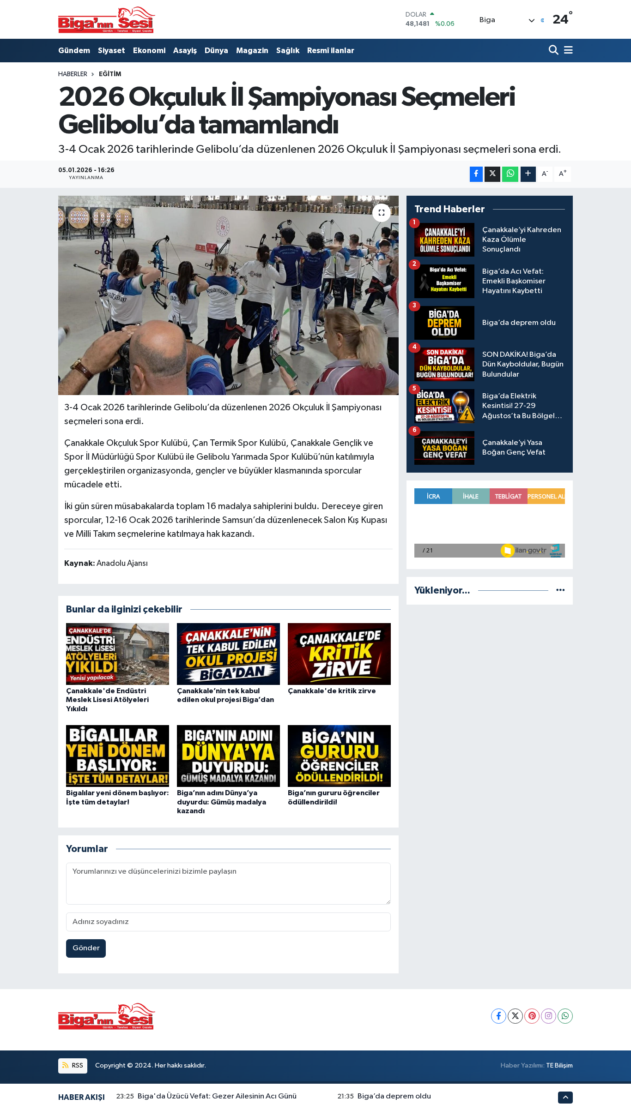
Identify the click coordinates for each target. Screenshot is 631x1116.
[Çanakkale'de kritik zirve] (339, 654)
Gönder (86, 948)
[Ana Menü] (566, 50)
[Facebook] (498, 1016)
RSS (77, 1065)
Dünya (216, 50)
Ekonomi (149, 50)
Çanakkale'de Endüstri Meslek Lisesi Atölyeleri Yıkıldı (107, 699)
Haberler (72, 74)
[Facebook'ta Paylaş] (476, 174)
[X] (515, 1016)
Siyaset (111, 50)
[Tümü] (560, 590)
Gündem (74, 50)
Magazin (252, 50)
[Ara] (554, 50)
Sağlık (287, 50)
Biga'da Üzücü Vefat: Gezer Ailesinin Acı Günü (217, 1096)
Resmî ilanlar (330, 50)
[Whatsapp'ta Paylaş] (510, 174)
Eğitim (110, 74)
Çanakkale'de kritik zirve (332, 691)
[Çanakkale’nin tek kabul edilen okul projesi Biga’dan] (228, 654)
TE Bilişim (559, 1065)
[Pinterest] (532, 1016)
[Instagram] (548, 1016)
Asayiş (185, 50)
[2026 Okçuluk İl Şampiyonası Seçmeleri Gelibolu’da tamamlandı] (228, 295)
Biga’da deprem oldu (394, 1096)
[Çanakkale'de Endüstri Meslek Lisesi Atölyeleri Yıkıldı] (117, 654)
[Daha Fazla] (528, 174)
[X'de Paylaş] (492, 174)
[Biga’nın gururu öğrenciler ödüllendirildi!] (339, 756)
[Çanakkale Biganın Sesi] (106, 19)
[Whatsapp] (565, 1016)
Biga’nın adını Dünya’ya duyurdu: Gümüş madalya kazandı (221, 801)
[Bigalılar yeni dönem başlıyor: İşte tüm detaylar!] (117, 756)
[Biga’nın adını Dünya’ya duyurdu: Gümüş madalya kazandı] (228, 756)
